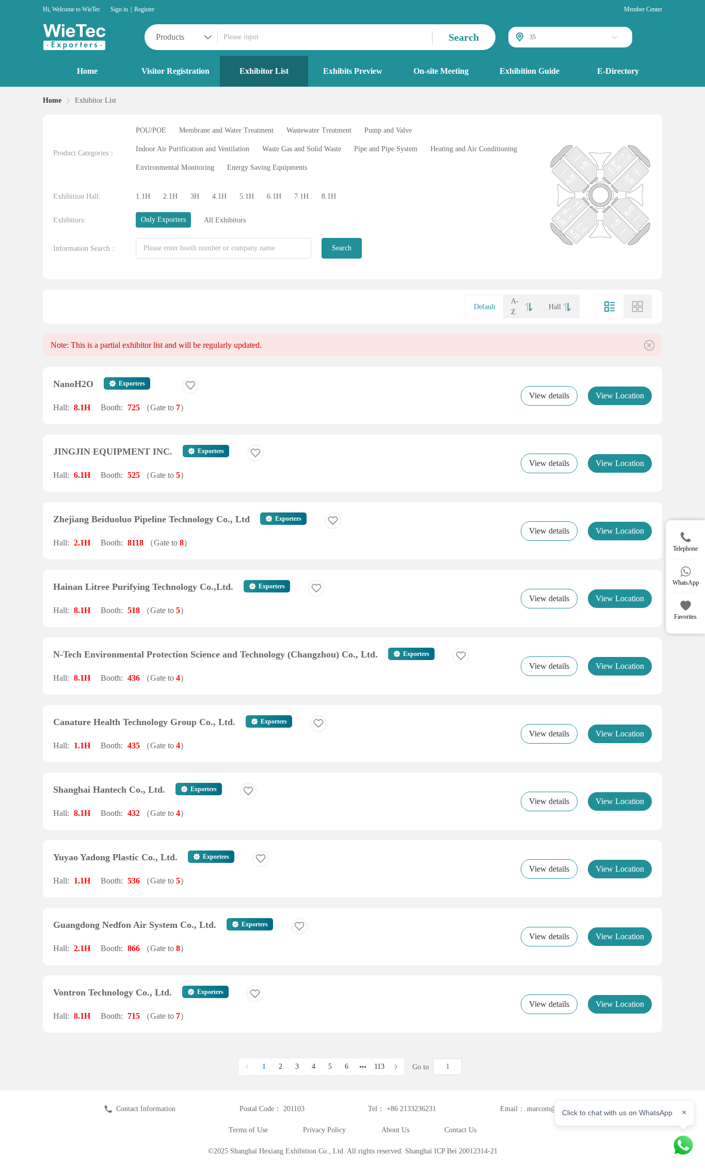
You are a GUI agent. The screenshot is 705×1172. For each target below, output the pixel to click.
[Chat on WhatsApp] (683, 1145)
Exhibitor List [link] (95, 100)
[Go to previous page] (247, 1066)
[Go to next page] (396, 1066)
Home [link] (52, 100)
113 (379, 1066)
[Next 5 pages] (363, 1066)
